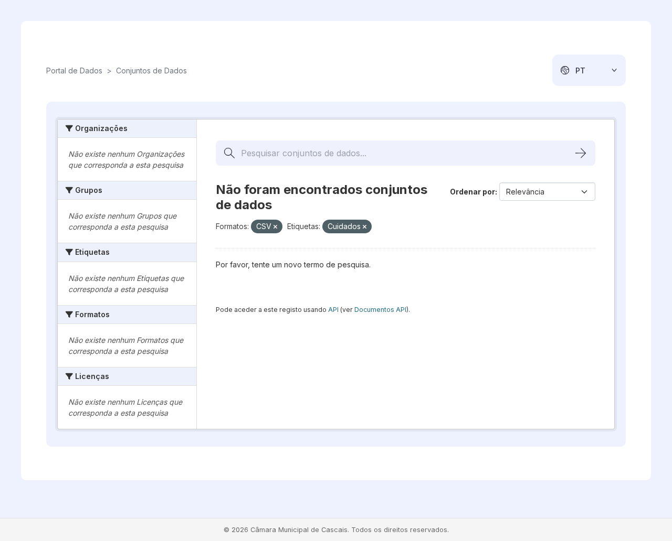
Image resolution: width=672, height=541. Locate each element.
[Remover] (275, 227)
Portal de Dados (74, 70)
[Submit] (580, 153)
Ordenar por (472, 191)
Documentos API (380, 309)
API (333, 309)
